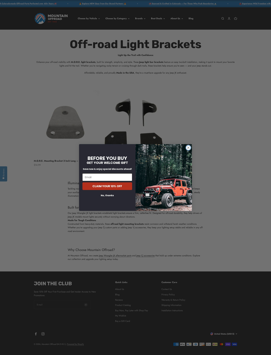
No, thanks (107, 195)
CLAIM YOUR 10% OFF (107, 186)
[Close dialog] (188, 147)
